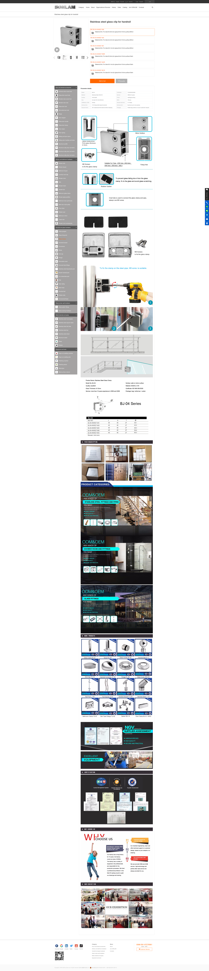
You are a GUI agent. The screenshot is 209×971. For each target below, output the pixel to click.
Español (131, 1)
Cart (150, 1)
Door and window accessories (63, 87)
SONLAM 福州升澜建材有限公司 (64, 7)
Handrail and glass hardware (63, 227)
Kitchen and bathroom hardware (64, 159)
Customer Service (145, 949)
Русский (122, 1)
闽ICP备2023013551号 (112, 967)
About (111, 946)
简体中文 (113, 1)
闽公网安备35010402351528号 (98, 967)
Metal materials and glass (62, 315)
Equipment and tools (61, 349)
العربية (126, 1)
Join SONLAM (113, 948)
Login (137, 1)
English (117, 1)
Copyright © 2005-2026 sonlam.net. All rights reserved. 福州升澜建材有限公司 (71, 967)
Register (141, 1)
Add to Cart (102, 81)
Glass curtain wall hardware (63, 303)
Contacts (112, 951)
